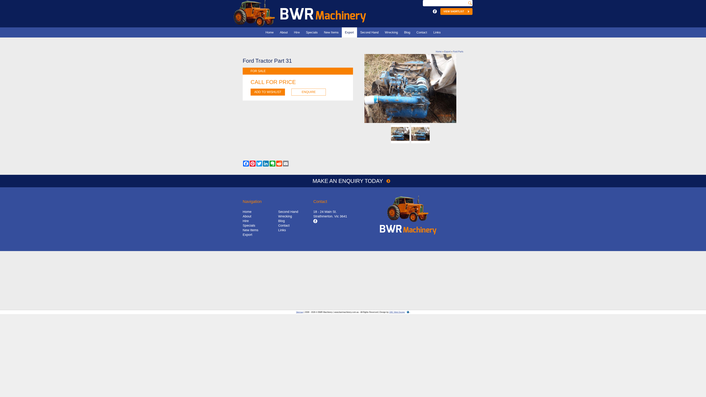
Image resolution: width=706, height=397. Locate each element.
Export (349, 32)
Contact (421, 32)
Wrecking (391, 32)
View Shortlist (453, 11)
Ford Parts (458, 51)
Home (269, 32)
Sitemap (299, 312)
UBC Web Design (397, 312)
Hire (297, 32)
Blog (407, 32)
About (284, 32)
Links (437, 32)
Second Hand (369, 32)
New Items (331, 32)
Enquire (309, 92)
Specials (312, 32)
